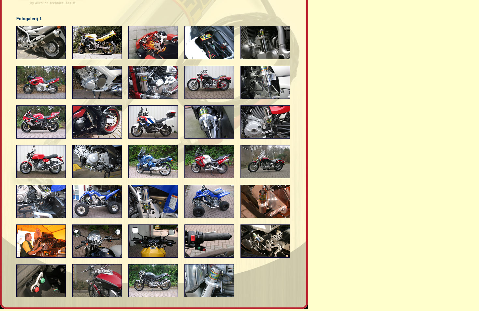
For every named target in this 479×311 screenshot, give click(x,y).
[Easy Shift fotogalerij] (41, 57)
